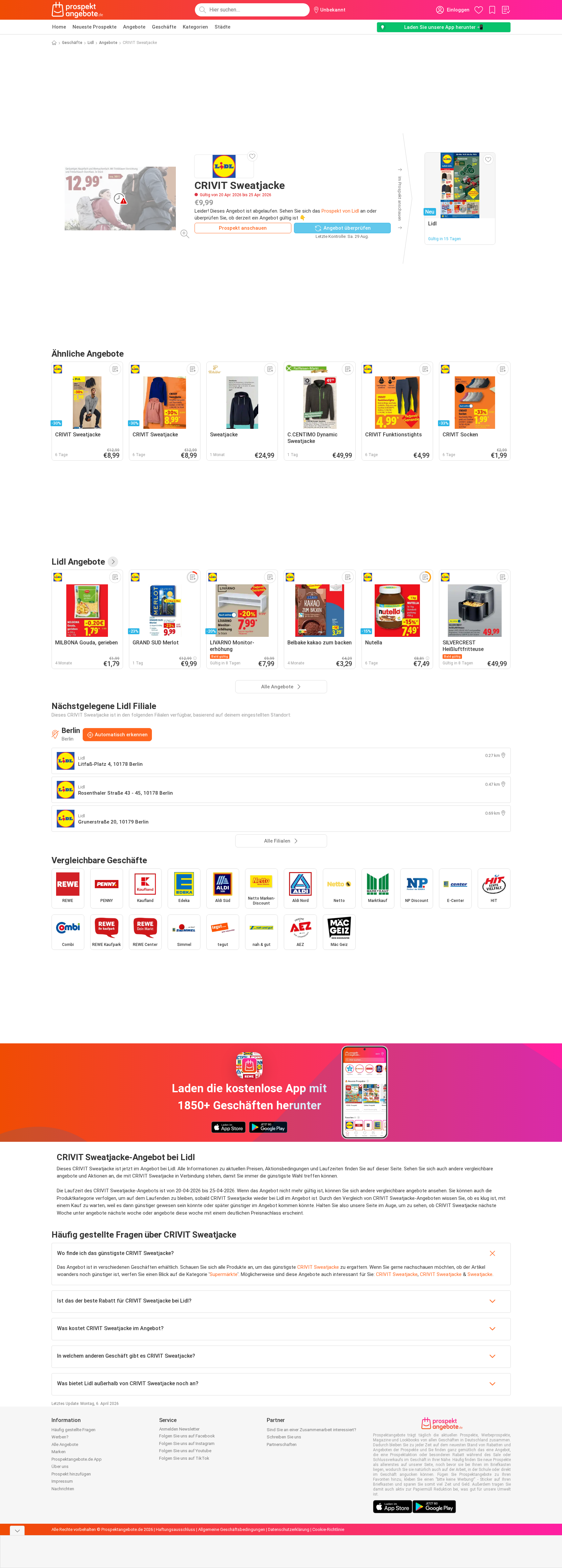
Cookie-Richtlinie (328, 1529)
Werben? (60, 1436)
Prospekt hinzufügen (71, 1474)
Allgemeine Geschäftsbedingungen (231, 1529)
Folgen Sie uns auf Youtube (185, 1450)
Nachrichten (63, 1488)
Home (59, 27)
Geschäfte (164, 27)
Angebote (134, 27)
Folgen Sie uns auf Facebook (187, 1435)
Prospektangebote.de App (77, 1459)
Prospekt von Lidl (340, 211)
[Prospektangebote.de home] (77, 10)
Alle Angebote (65, 1444)
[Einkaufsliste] (505, 10)
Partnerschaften (282, 1444)
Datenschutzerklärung (288, 1529)
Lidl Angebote (78, 562)
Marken (59, 1451)
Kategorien (195, 27)
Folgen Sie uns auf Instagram (187, 1443)
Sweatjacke (480, 1274)
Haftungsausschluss (175, 1529)
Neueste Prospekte (94, 27)
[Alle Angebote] (113, 561)
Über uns (60, 1466)
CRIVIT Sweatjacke (318, 1267)
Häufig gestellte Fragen (73, 1429)
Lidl (91, 42)
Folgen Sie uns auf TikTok (184, 1458)
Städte (222, 27)
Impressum (62, 1481)
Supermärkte (224, 1274)
